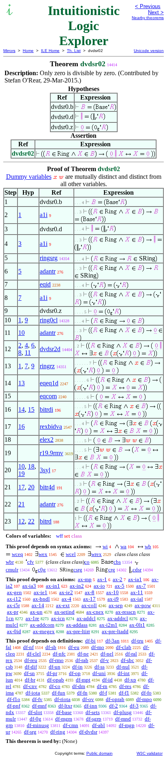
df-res (125, 686)
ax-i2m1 (108, 625)
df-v (104, 660)
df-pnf (13, 706)
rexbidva (51, 426)
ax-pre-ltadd (115, 631)
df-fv (37, 699)
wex (43, 554)
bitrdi (46, 409)
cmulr (12, 570)
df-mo (97, 647)
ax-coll (89, 605)
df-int (124, 673)
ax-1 (102, 579)
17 (21, 487)
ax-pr (12, 612)
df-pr (52, 673)
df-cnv (30, 686)
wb (148, 546)
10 (21, 332)
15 (31, 409)
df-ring (57, 732)
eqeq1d (49, 383)
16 (21, 426)
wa (123, 546)
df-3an (112, 641)
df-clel (34, 654)
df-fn (82, 693)
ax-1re (32, 618)
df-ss (99, 667)
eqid (45, 284)
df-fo (146, 693)
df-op (75, 673)
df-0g (35, 719)
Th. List (74, 50)
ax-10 (112, 592)
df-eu (73, 647)
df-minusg (38, 725)
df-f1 (124, 693)
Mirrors (9, 50)
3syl (45, 470)
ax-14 (38, 605)
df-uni (99, 673)
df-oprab (115, 699)
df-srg (30, 732)
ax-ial (137, 599)
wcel (71, 554)
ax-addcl (86, 618)
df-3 (134, 706)
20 (31, 487)
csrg (77, 570)
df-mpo (144, 699)
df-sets (93, 712)
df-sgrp (93, 719)
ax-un (36, 612)
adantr (48, 271)
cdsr (137, 570)
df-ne (83, 654)
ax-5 (119, 586)
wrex (96, 554)
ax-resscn (126, 612)
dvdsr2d (50, 348)
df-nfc (59, 654)
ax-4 (66, 599)
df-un (54, 667)
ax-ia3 (29, 586)
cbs (117, 562)
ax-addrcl (117, 618)
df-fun (58, 693)
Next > (156, 12)
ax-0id (14, 631)
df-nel (107, 654)
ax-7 (141, 586)
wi (105, 546)
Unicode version (149, 50)
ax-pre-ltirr (78, 631)
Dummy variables (28, 176)
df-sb (50, 647)
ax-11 (137, 592)
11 (28, 352)
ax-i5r (13, 605)
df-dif (31, 667)
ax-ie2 (66, 592)
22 (31, 521)
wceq (17, 554)
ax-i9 (113, 599)
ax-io (99, 586)
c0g (42, 570)
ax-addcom (42, 625)
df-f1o (13, 699)
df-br (30, 680)
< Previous (148, 6)
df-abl (98, 725)
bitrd (45, 521)
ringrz (47, 366)
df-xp (130, 680)
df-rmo (56, 660)
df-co (54, 686)
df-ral (131, 654)
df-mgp (127, 725)
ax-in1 (53, 586)
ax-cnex (95, 612)
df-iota (33, 693)
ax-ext (63, 605)
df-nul (123, 667)
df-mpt (83, 680)
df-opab (55, 680)
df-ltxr (65, 706)
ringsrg (49, 257)
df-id (107, 680)
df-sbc (127, 660)
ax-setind (64, 612)
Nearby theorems (148, 17)
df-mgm (63, 719)
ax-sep (116, 605)
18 (31, 466)
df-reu (30, 660)
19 (21, 473)
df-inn (90, 706)
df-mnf (39, 706)
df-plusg (122, 712)
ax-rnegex (44, 631)
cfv (30, 562)
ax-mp (85, 579)
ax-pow (143, 605)
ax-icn (58, 618)
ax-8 (89, 592)
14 (21, 409)
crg (111, 570)
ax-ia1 (135, 579)
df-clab (123, 647)
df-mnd (123, 719)
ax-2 (117, 579)
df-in (77, 667)
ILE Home (50, 50)
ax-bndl (41, 599)
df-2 (113, 706)
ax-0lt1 (137, 625)
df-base (64, 712)
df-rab (81, 660)
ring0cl (49, 320)
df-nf (28, 647)
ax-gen (14, 592)
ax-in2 (77, 586)
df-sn (29, 673)
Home (28, 50)
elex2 (47, 439)
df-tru (137, 641)
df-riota (62, 699)
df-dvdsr (88, 732)
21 (21, 504)
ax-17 (89, 599)
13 (21, 383)
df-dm (78, 686)
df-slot (35, 712)
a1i (43, 214)
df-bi (90, 641)
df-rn (102, 686)
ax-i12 (14, 599)
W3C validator (150, 753)
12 (21, 521)
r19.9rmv (51, 452)
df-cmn (70, 725)
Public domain (99, 753)
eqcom (48, 396)
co (87, 562)
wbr (10, 562)
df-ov (88, 699)
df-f (103, 693)
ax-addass (77, 625)
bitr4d (47, 487)
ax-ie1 (40, 592)
